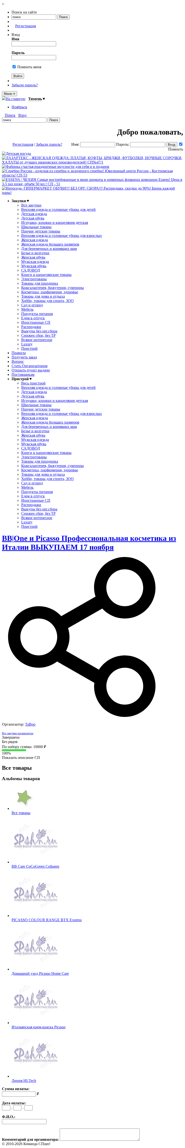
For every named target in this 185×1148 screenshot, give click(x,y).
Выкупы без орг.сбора (39, 331)
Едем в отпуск (33, 318)
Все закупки (31, 205)
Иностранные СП (35, 322)
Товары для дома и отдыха (43, 296)
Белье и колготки (35, 253)
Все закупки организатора (17, 733)
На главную (15, 99)
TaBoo (30, 724)
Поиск (10, 115)
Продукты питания (37, 314)
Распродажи (31, 327)
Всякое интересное (36, 340)
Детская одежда (34, 214)
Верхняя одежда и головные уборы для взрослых (61, 236)
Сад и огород (32, 305)
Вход (22, 115)
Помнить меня (28, 67)
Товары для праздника (39, 283)
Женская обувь (33, 257)
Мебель (27, 309)
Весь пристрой (33, 383)
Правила (19, 353)
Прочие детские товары (40, 231)
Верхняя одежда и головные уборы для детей (58, 209)
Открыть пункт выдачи (31, 370)
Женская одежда (34, 240)
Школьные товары (36, 227)
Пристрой (29, 348)
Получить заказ (24, 357)
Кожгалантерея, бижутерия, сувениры (52, 288)
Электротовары (34, 279)
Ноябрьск (19, 107)
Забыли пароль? (25, 85)
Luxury (27, 344)
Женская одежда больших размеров (50, 244)
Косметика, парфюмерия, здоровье (49, 292)
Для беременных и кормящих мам (49, 249)
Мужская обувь (33, 266)
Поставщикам (23, 374)
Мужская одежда (35, 262)
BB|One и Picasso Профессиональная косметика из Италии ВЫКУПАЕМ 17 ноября (89, 542)
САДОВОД (30, 270)
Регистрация (25, 26)
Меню (9, 94)
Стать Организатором (29, 366)
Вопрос (18, 361)
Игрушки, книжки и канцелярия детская (54, 222)
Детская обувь (32, 218)
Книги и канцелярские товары (46, 275)
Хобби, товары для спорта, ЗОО (47, 301)
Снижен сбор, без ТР (38, 335)
